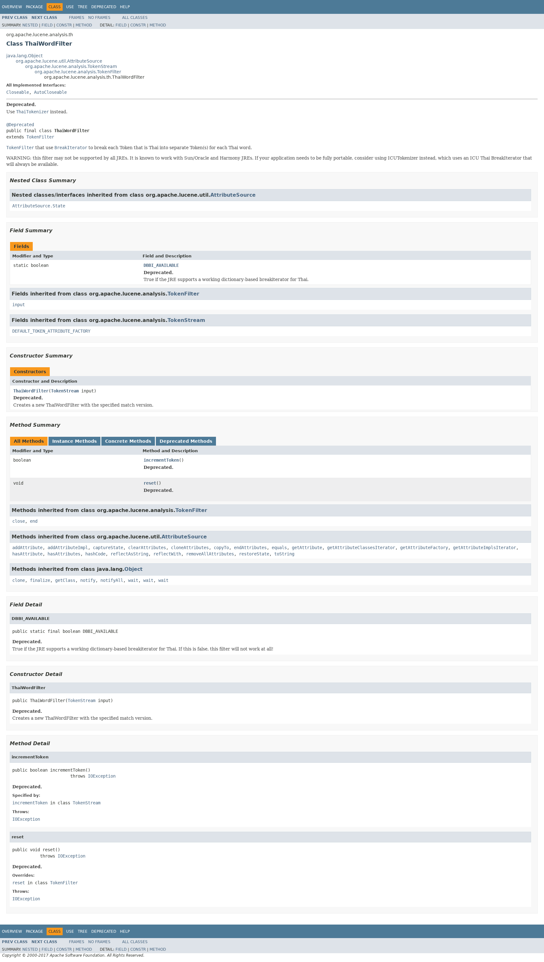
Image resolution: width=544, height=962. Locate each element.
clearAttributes (147, 547)
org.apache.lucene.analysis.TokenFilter (78, 71)
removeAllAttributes (210, 553)
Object (133, 569)
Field (47, 25)
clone (18, 580)
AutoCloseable (50, 92)
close (18, 521)
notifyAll (111, 580)
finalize (40, 580)
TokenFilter (40, 136)
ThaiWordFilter (30, 390)
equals (279, 547)
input (18, 304)
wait (133, 580)
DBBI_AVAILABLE (161, 265)
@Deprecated (20, 124)
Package (34, 7)
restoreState (254, 553)
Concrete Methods (128, 441)
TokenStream (186, 320)
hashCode (95, 553)
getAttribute (307, 547)
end (33, 521)
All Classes (135, 17)
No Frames (99, 17)
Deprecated (103, 7)
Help (125, 7)
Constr (64, 25)
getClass (65, 580)
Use (70, 7)
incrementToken (161, 460)
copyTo (221, 547)
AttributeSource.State (38, 205)
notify (87, 580)
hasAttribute (27, 553)
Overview (12, 7)
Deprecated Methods (186, 441)
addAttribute (27, 547)
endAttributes (250, 547)
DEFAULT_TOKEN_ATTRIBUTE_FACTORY (51, 331)
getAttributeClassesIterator (361, 547)
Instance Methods (74, 441)
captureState (108, 547)
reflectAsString (129, 553)
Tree (83, 7)
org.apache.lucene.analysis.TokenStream (71, 66)
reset (150, 483)
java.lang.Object (24, 55)
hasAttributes (64, 553)
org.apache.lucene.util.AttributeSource (59, 61)
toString (284, 553)
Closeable (17, 92)
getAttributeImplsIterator (484, 547)
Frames (76, 17)
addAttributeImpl (68, 547)
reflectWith (167, 553)
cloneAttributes (190, 547)
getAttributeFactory (424, 547)
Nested (30, 25)
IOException (102, 776)
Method (84, 25)
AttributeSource (233, 195)
